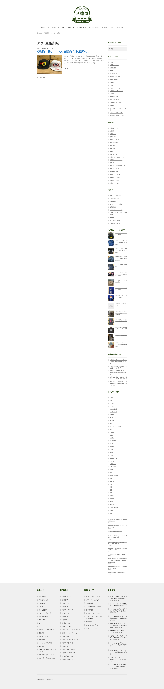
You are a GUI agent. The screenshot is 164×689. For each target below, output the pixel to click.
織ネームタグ (113, 504)
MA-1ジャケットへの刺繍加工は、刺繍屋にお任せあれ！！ (121, 258)
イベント (112, 406)
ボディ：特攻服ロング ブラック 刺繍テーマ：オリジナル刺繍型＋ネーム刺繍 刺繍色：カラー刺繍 (117, 560)
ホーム (40, 33)
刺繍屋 (40, 679)
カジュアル (113, 417)
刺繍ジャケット (114, 142)
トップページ (113, 62)
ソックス (112, 432)
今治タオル (113, 464)
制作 (44, 77)
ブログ (111, 71)
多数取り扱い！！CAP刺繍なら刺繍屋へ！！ (64, 51)
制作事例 (104, 27)
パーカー (112, 446)
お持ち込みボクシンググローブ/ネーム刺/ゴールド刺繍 (121, 250)
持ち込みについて (81, 27)
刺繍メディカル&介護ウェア (117, 166)
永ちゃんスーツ (114, 496)
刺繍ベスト (113, 163)
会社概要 (112, 94)
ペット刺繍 (113, 201)
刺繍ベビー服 (113, 154)
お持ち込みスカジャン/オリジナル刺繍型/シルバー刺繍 (121, 242)
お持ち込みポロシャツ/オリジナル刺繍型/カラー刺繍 (118, 360)
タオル (111, 435)
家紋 (111, 487)
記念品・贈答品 (114, 507)
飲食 (111, 513)
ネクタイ (112, 438)
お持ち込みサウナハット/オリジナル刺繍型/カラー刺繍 (121, 344)
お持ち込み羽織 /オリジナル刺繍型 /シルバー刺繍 (118, 378)
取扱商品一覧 (55, 27)
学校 (111, 484)
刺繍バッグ (113, 145)
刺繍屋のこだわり (44, 27)
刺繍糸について (114, 97)
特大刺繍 (112, 217)
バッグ (111, 443)
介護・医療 (113, 467)
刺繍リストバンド (114, 168)
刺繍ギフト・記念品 (115, 174)
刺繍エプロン (113, 151)
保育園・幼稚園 (114, 475)
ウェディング (113, 412)
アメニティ (113, 403)
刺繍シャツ (113, 137)
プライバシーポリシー (116, 88)
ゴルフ (111, 423)
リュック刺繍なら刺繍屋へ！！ (115, 531)
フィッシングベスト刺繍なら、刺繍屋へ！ (117, 554)
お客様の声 (113, 68)
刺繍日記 (112, 481)
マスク (111, 455)
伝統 (111, 472)
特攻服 (111, 501)
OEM (111, 400)
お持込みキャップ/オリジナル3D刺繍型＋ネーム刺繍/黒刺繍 (121, 313)
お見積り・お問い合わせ (116, 27)
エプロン (112, 415)
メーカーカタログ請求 (116, 102)
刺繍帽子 (112, 131)
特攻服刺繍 (113, 207)
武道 (111, 493)
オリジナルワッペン (115, 223)
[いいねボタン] (65, 68)
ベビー (111, 449)
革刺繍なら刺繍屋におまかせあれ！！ (116, 572)
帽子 (111, 490)
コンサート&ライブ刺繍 (116, 204)
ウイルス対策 (113, 409)
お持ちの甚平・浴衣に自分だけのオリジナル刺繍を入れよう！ (121, 328)
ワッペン (112, 461)
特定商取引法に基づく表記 (117, 116)
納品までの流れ (114, 79)
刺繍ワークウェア (114, 140)
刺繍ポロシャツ (114, 128)
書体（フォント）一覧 (68, 27)
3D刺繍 (111, 397)
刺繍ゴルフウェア (114, 180)
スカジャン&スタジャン (116, 210)
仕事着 (111, 469)
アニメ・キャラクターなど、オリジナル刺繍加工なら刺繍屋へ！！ (121, 274)
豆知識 (111, 510)
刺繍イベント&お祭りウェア (117, 157)
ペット (111, 452)
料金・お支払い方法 (94, 27)
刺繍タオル (113, 134)
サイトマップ (113, 85)
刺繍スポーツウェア (115, 177)
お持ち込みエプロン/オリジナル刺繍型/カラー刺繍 (118, 371)
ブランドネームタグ (115, 198)
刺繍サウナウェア (114, 183)
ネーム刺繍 (113, 441)
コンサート (113, 420)
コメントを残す (50, 48)
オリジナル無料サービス (116, 113)
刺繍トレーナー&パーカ (116, 160)
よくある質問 (113, 73)
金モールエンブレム (115, 220)
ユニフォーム (113, 458)
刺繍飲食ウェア (114, 171)
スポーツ (112, 429)
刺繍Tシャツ (113, 148)
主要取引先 (113, 82)
